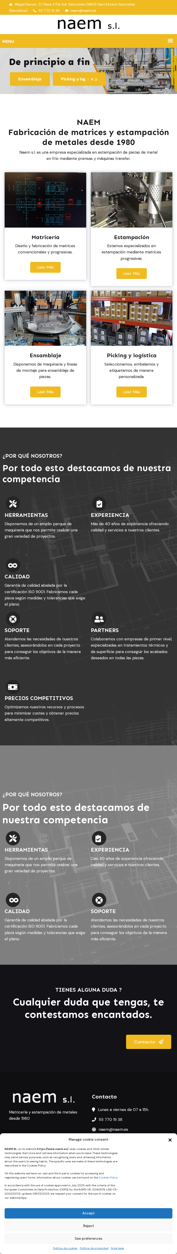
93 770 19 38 (48, 10)
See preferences (88, 1238)
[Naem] (88, 24)
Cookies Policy (108, 1177)
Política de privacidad (94, 1248)
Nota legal (117, 1248)
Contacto (145, 1042)
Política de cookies (65, 1248)
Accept (88, 1213)
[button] (170, 1139)
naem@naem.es (83, 10)
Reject (88, 1226)
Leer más (45, 267)
